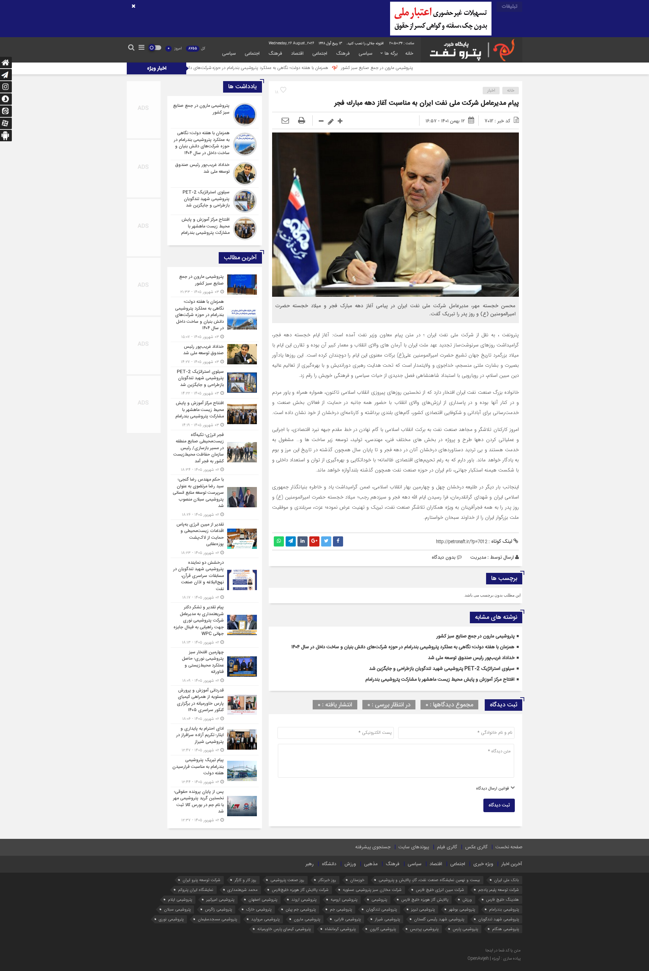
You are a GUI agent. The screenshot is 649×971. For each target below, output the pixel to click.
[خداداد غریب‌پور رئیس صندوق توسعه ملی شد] (215, 173)
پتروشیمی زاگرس (218, 909)
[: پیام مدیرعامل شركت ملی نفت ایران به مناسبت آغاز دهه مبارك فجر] (285, 121)
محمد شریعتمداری (242, 890)
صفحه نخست (509, 847)
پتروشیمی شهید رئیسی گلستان (439, 919)
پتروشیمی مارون (307, 919)
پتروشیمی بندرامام (504, 909)
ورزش (350, 864)
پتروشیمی (379, 899)
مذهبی (371, 864)
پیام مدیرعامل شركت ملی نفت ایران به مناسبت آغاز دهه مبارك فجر (426, 103)
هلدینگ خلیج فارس (502, 899)
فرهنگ (343, 54)
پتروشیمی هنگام (505, 929)
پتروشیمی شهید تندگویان (498, 919)
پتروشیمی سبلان (177, 909)
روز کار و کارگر (245, 880)
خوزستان (357, 880)
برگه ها (391, 54)
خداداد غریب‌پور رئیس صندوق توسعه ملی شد (471, 658)
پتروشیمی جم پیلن (301, 909)
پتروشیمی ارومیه (344, 899)
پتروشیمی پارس (465, 929)
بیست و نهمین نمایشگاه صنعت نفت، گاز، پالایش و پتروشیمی (429, 880)
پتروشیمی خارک (258, 909)
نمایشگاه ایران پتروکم (195, 890)
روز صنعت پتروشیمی (287, 880)
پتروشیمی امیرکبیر (220, 899)
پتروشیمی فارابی (347, 919)
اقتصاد (297, 54)
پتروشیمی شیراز (387, 919)
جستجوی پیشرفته (372, 847)
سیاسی (365, 54)
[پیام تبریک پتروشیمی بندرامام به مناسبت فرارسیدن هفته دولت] (215, 771)
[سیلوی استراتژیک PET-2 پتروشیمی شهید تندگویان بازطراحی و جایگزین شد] (215, 201)
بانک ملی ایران (506, 880)
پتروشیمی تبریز (423, 909)
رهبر (310, 864)
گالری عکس (476, 847)
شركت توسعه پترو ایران (201, 880)
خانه (409, 54)
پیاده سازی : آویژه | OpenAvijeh (494, 958)
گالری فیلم (447, 847)
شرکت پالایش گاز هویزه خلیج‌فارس (300, 890)
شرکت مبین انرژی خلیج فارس (440, 890)
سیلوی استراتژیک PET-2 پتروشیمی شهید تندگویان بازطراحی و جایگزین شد (441, 669)
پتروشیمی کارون (383, 929)
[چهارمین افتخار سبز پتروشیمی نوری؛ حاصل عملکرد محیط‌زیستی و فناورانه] (215, 666)
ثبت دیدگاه (499, 805)
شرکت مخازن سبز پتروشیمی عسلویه (372, 890)
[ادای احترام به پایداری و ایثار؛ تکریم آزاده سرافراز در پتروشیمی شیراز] (215, 739)
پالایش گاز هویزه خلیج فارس (424, 899)
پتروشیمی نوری (171, 919)
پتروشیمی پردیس (424, 929)
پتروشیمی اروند (303, 899)
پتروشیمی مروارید (265, 919)
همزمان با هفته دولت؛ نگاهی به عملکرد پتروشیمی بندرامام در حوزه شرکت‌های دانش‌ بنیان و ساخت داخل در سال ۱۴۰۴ (280, 68)
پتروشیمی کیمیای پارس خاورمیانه (284, 929)
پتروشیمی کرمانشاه (340, 929)
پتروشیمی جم (341, 909)
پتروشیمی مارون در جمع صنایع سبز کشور (431, 68)
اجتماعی (319, 54)
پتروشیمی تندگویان (381, 909)
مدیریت (478, 557)
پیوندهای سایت (414, 847)
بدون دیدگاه (444, 557)
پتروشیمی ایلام (180, 899)
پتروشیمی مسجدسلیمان (217, 919)
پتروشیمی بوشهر (462, 909)
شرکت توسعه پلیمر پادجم (498, 890)
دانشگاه (329, 864)
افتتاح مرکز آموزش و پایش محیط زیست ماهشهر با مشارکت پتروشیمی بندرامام (439, 680)
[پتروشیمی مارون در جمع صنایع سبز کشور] (215, 114)
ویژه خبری (483, 864)
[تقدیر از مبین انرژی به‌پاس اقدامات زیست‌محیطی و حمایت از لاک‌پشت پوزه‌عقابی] (215, 539)
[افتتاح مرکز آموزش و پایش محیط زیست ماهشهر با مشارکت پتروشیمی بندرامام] (215, 227)
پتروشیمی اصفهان (262, 899)
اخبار (491, 90)
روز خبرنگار (327, 880)
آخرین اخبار (511, 864)
